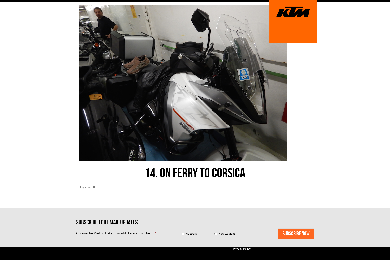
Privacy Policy (242, 248)
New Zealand (227, 233)
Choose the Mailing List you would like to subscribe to (116, 233)
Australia (191, 233)
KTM (87, 187)
